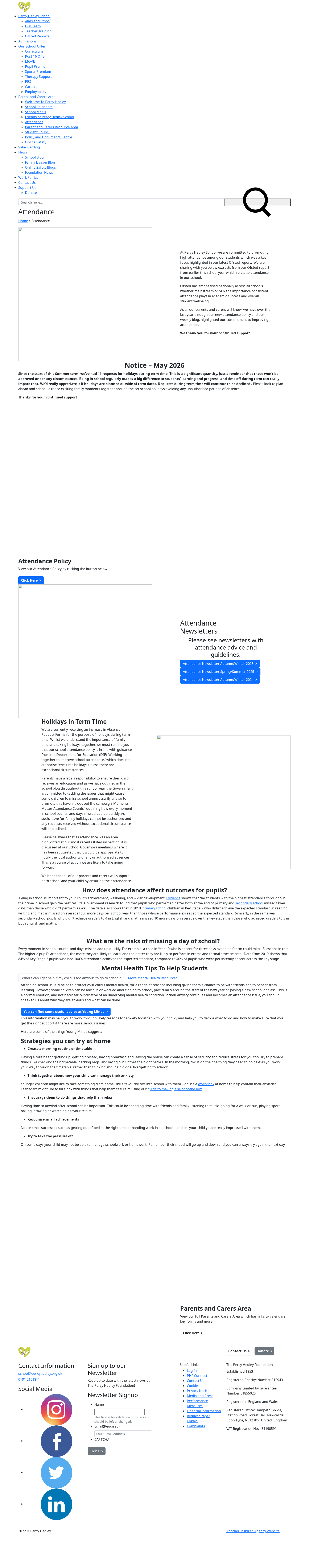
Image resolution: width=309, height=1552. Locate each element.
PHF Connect (197, 1375)
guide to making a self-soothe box (175, 1089)
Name (99, 1404)
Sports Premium (38, 71)
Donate (31, 192)
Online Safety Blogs (40, 167)
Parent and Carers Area (36, 96)
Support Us (27, 187)
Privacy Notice (198, 1390)
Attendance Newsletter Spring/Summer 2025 (220, 671)
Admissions (27, 41)
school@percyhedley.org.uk (40, 1373)
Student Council (37, 132)
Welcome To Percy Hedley (45, 101)
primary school (154, 908)
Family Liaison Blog (40, 162)
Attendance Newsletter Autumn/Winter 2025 (220, 663)
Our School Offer (31, 46)
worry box (206, 1084)
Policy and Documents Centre (48, 137)
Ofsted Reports (37, 36)
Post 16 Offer (35, 56)
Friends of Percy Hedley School (49, 117)
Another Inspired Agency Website (253, 1531)
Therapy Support (38, 76)
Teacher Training (38, 31)
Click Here (31, 580)
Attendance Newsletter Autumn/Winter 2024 (220, 679)
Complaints (196, 1426)
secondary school (249, 903)
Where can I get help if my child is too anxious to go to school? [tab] (71, 978)
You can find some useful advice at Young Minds (66, 1011)
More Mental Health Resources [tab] (152, 978)
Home (23, 220)
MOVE (30, 61)
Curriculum (34, 51)
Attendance (34, 122)
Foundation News (39, 172)
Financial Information (204, 1411)
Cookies (193, 1385)
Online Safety (35, 142)
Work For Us (28, 177)
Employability (35, 91)
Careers (31, 86)
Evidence (173, 898)
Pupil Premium (37, 66)
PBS (28, 81)
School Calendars (39, 107)
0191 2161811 (29, 1379)
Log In (192, 1370)
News (22, 152)
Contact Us (27, 182)
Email (107, 1426)
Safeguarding (29, 147)
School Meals (35, 112)
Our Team (33, 26)
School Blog (34, 157)
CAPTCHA (101, 1439)
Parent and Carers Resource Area (51, 127)
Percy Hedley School (34, 16)
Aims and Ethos (37, 21)
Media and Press (200, 1395)
